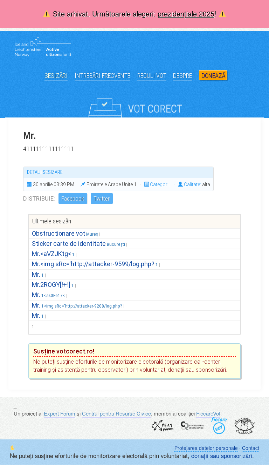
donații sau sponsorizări (221, 455)
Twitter (102, 198)
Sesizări (56, 75)
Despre (182, 75)
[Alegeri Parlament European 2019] (134, 102)
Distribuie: (39, 198)
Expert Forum (59, 413)
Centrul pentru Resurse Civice (116, 413)
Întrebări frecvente (102, 75)
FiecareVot (208, 413)
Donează (213, 75)
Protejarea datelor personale (206, 447)
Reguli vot (151, 75)
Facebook (72, 198)
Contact (250, 447)
